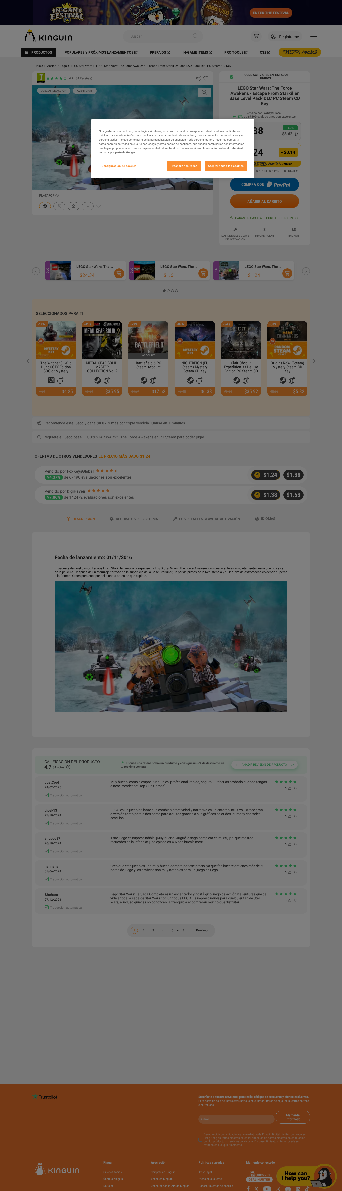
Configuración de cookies (119, 166)
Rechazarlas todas (185, 166)
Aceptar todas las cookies (226, 166)
